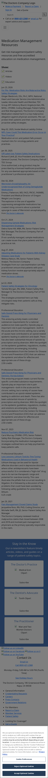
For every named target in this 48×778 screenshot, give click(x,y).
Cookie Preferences (24, 759)
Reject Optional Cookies (24, 766)
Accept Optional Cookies (24, 773)
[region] (24, 752)
